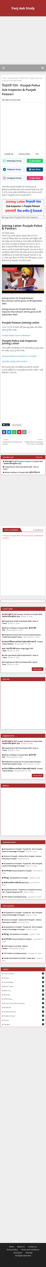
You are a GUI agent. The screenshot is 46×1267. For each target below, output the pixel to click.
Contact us (32, 1247)
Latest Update (13, 78)
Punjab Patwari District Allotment (16, 335)
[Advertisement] (23, 40)
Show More (37, 669)
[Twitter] (9, 432)
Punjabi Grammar (23, 1012)
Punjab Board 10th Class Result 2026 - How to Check (21, 468)
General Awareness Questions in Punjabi (19, 356)
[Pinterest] (19, 432)
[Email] (24, 432)
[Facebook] (4, 432)
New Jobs (24, 995)
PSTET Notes (24, 999)
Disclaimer (18, 1252)
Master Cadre (24, 986)
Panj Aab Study (23, 8)
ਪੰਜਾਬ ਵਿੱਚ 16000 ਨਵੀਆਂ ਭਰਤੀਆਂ (14, 361)
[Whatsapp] (14, 432)
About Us (21, 1247)
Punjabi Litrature (24, 1016)
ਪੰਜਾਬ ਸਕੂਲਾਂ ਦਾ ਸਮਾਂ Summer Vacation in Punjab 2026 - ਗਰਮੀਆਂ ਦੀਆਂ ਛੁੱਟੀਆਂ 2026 (23, 462)
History (23, 978)
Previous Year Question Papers (23, 1003)
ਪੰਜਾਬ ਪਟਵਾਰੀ (7, 327)
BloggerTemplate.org (23, 1262)
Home (4, 78)
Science (24, 1020)
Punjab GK (8, 154)
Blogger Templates (21, 1259)
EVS (37, 154)
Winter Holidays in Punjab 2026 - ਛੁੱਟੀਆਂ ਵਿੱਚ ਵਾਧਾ (22, 472)
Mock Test (24, 990)
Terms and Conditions (30, 1249)
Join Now (36, 161)
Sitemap (29, 1252)
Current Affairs (24, 973)
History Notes (24, 154)
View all (39, 457)
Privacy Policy (12, 1249)
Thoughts (23, 1024)
